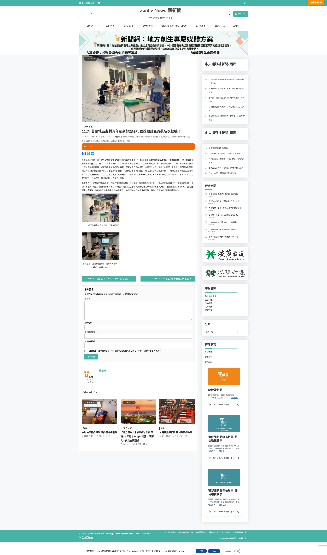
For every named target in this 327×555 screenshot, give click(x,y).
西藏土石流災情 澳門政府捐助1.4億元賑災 (226, 168)
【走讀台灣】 (148, 26)
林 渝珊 (101, 137)
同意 (201, 551)
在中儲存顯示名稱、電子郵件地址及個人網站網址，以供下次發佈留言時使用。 (124, 351)
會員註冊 (209, 362)
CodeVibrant (87, 537)
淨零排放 (140, 137)
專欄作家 (243, 538)
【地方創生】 (129, 26)
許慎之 (138, 444)
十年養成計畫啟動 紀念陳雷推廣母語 (223, 194)
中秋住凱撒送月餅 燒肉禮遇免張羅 (99, 432)
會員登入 (209, 357)
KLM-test (236, 26)
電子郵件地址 (90, 332)
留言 (87, 299)
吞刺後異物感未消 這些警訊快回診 (222, 229)
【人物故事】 (201, 26)
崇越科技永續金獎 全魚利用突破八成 (223, 237)
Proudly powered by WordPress (119, 534)
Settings (228, 551)
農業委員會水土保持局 (91, 141)
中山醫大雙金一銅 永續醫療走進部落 (223, 215)
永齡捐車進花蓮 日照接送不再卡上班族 (224, 201)
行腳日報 (100, 436)
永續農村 (132, 137)
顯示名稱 (89, 323)
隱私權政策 (214, 532)
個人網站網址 (90, 341)
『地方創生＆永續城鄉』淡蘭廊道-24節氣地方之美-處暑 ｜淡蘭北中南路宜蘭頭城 (137, 436)
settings (135, 551)
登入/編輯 (226, 532)
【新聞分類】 (92, 26)
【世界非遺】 (220, 26)
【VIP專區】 (111, 26)
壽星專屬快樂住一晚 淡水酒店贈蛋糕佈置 (225, 208)
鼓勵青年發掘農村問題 (121, 141)
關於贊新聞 (201, 532)
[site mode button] (229, 14)
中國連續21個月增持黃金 (219, 148)
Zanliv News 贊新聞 (161, 10)
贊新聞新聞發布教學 (227, 538)
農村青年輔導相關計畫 (181, 137)
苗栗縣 (147, 137)
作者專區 (209, 352)
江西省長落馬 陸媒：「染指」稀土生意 (224, 153)
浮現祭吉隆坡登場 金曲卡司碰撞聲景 (223, 222)
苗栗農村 (154, 137)
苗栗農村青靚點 (165, 137)
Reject (214, 551)
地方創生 (123, 137)
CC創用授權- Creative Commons (179, 532)
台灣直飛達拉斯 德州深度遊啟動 (175, 432)
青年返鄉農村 (106, 141)
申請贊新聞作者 (240, 532)
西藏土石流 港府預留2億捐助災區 (223, 173)
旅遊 (85, 428)
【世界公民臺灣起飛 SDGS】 (175, 26)
